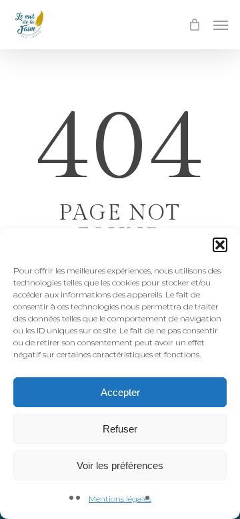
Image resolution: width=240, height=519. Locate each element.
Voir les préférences (120, 465)
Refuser (120, 428)
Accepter (120, 392)
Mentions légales (120, 499)
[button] (220, 245)
